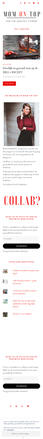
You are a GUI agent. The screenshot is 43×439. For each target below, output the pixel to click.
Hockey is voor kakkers (22, 314)
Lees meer (9, 83)
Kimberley (9, 77)
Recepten (7, 64)
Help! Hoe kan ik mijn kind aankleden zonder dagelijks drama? (24, 304)
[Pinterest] (24, 3)
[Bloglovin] (33, 3)
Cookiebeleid (10, 430)
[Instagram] (28, 3)
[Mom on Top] (21, 16)
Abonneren (21, 246)
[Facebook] (19, 3)
